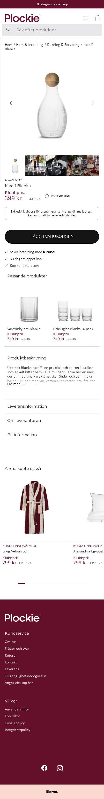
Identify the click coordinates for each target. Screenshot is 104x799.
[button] (86, 18)
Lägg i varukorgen (52, 236)
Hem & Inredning (29, 44)
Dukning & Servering (63, 44)
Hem (8, 44)
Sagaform (13, 179)
